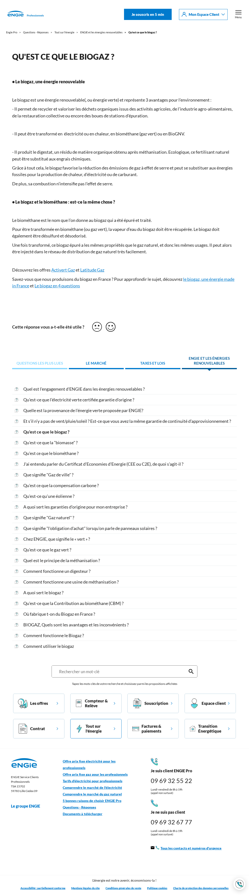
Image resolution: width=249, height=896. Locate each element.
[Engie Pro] (25, 14)
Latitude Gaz (92, 270)
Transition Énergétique (209, 729)
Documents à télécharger (82, 814)
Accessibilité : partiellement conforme (42, 888)
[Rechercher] (191, 671)
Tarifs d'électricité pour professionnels (92, 781)
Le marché (96, 363)
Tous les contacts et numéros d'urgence (191, 848)
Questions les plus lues (40, 363)
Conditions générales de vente (123, 888)
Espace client (214, 703)
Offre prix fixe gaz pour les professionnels (95, 774)
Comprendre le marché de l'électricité (92, 788)
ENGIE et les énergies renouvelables (209, 360)
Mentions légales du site (85, 888)
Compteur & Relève (96, 703)
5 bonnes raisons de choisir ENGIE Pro (92, 801)
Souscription (156, 703)
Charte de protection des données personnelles (201, 888)
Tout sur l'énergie (94, 729)
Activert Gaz (63, 270)
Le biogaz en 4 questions (57, 285)
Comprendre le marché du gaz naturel (92, 794)
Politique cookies (157, 888)
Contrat (37, 728)
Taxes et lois (152, 363)
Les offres (39, 703)
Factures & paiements (151, 729)
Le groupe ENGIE (25, 806)
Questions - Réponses (79, 807)
